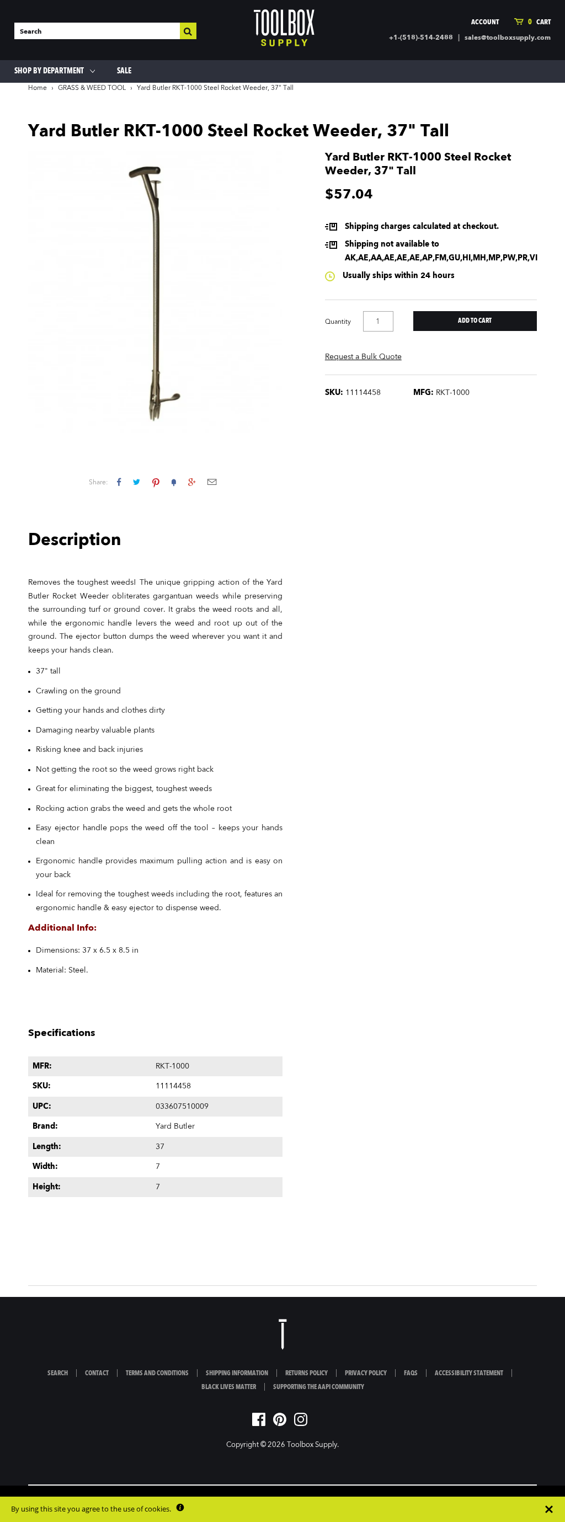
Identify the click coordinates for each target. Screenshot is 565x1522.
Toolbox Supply (312, 1445)
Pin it (155, 482)
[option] (155, 292)
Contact (97, 1373)
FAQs (411, 1373)
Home (37, 88)
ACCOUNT (485, 22)
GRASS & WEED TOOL (92, 88)
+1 (191, 482)
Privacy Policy (366, 1373)
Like (119, 482)
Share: (98, 482)
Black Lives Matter (228, 1387)
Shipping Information (237, 1373)
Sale (124, 71)
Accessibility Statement (469, 1373)
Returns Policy (306, 1373)
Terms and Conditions (157, 1373)
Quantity (338, 322)
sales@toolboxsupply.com (508, 38)
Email (211, 482)
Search (57, 1373)
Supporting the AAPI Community (318, 1387)
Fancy (174, 482)
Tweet (136, 482)
